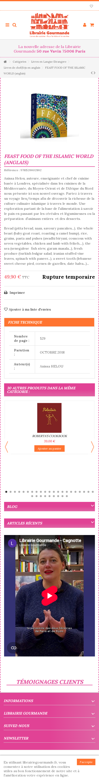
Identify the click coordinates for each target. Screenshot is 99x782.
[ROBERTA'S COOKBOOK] (49, 418)
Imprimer (17, 292)
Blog (12, 506)
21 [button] (93, 492)
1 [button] (6, 492)
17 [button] (75, 492)
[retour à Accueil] (5, 62)
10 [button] (45, 492)
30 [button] (67, 496)
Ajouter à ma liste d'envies (30, 309)
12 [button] (54, 492)
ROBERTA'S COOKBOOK (49, 436)
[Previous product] (92, 73)
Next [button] (92, 447)
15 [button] (67, 492)
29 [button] (62, 496)
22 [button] (32, 496)
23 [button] (36, 496)
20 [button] (88, 492)
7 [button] (32, 492)
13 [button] (58, 492)
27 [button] (54, 496)
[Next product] (94, 73)
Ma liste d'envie (91, 6)
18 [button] (80, 492)
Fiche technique (25, 322)
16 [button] (71, 492)
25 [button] (45, 496)
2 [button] (11, 492)
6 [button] (28, 492)
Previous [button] (6, 447)
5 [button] (24, 492)
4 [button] (19, 492)
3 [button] (15, 492)
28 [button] (58, 496)
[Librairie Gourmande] (49, 25)
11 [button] (49, 492)
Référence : (12, 170)
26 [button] (49, 496)
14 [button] (62, 492)
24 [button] (41, 496)
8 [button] (36, 492)
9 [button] (41, 492)
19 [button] (84, 492)
